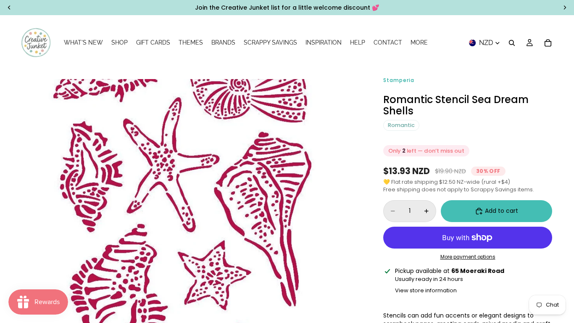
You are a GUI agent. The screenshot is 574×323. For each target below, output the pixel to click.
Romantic (401, 125)
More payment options (467, 257)
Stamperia (398, 80)
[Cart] (548, 43)
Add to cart (501, 211)
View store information (426, 290)
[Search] (512, 43)
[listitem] (419, 43)
